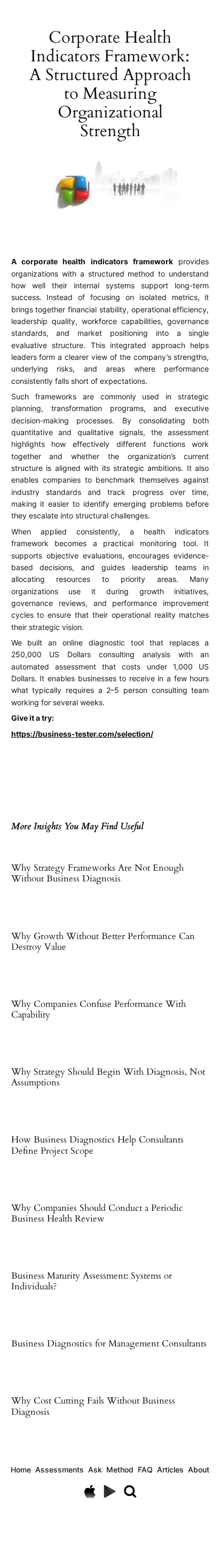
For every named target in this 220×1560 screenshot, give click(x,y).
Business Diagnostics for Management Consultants (109, 1343)
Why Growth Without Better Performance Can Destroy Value (103, 941)
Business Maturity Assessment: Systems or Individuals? (91, 1281)
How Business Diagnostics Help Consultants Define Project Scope (97, 1145)
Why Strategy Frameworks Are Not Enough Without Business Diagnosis (97, 873)
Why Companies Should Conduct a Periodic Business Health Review (97, 1213)
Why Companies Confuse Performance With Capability (98, 1009)
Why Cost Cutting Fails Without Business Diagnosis (93, 1406)
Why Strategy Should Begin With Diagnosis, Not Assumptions (108, 1077)
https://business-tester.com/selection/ (82, 733)
